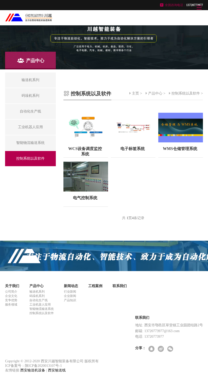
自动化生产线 (38, 300)
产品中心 (155, 93)
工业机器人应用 (40, 304)
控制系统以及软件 (185, 93)
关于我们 (12, 286)
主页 (135, 93)
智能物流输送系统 (41, 309)
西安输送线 (57, 370)
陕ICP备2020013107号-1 (43, 366)
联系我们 (120, 286)
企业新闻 (70, 296)
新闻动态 (71, 286)
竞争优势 (11, 300)
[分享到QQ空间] (151, 349)
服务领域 (11, 304)
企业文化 (11, 296)
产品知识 (70, 300)
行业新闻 (70, 291)
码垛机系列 (37, 296)
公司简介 (11, 291)
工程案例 (95, 286)
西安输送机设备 (32, 370)
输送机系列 (37, 291)
